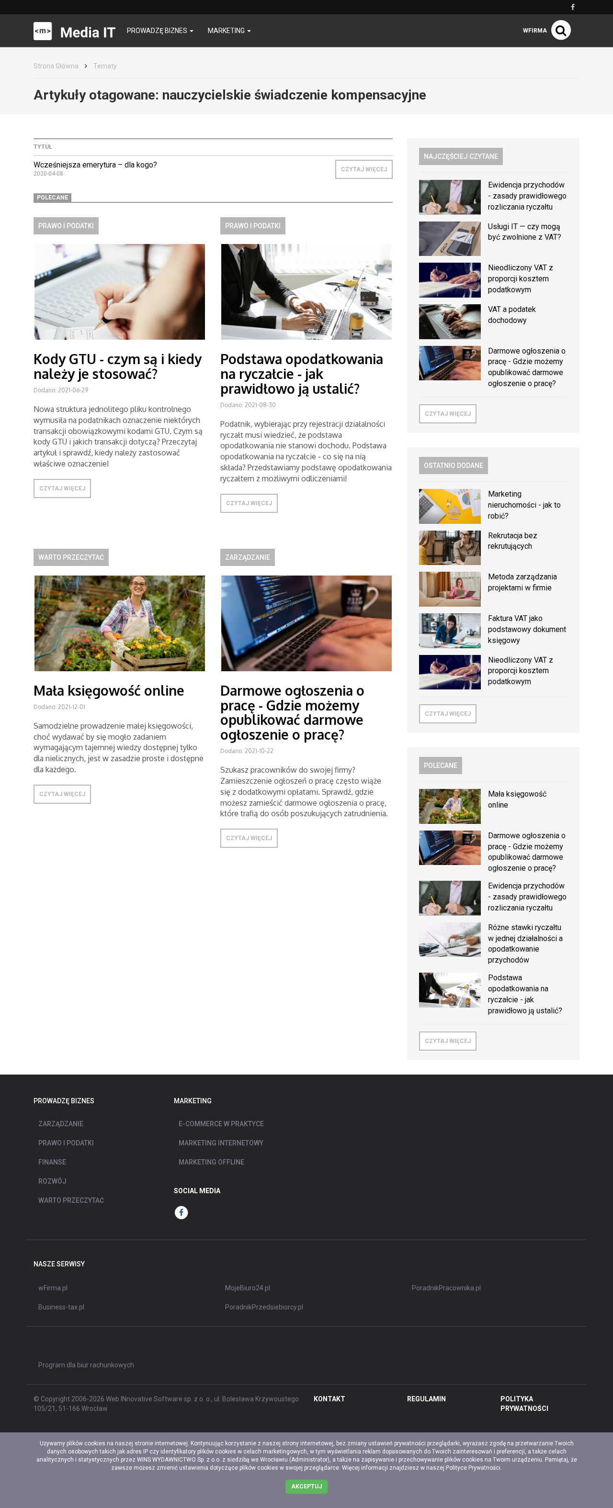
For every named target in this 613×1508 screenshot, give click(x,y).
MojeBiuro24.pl (247, 1288)
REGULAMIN (426, 1399)
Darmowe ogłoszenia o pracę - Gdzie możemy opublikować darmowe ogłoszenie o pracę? (292, 712)
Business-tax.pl (61, 1307)
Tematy (105, 66)
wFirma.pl (53, 1288)
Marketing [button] (227, 30)
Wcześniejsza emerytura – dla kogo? (95, 164)
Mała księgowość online (109, 690)
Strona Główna (56, 66)
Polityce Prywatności (473, 1467)
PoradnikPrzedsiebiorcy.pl (264, 1307)
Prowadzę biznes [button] (158, 30)
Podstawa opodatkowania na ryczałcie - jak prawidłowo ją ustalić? (301, 373)
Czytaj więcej (364, 169)
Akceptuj (306, 1486)
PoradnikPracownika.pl (446, 1288)
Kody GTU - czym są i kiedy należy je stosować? (118, 366)
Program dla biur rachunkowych (86, 1365)
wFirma (535, 30)
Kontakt (329, 1399)
